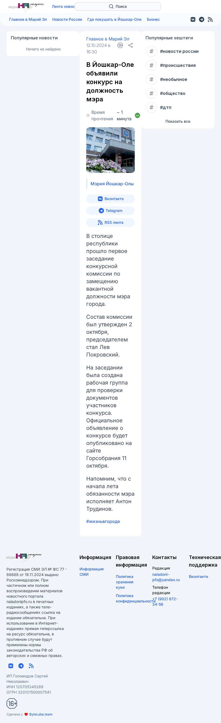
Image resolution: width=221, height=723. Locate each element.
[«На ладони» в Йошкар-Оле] (26, 7)
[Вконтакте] (193, 19)
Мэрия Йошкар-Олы (112, 183)
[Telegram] (201, 19)
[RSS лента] (210, 19)
